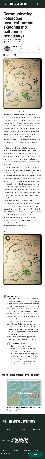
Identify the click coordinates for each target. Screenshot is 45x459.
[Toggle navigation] (37, 4)
